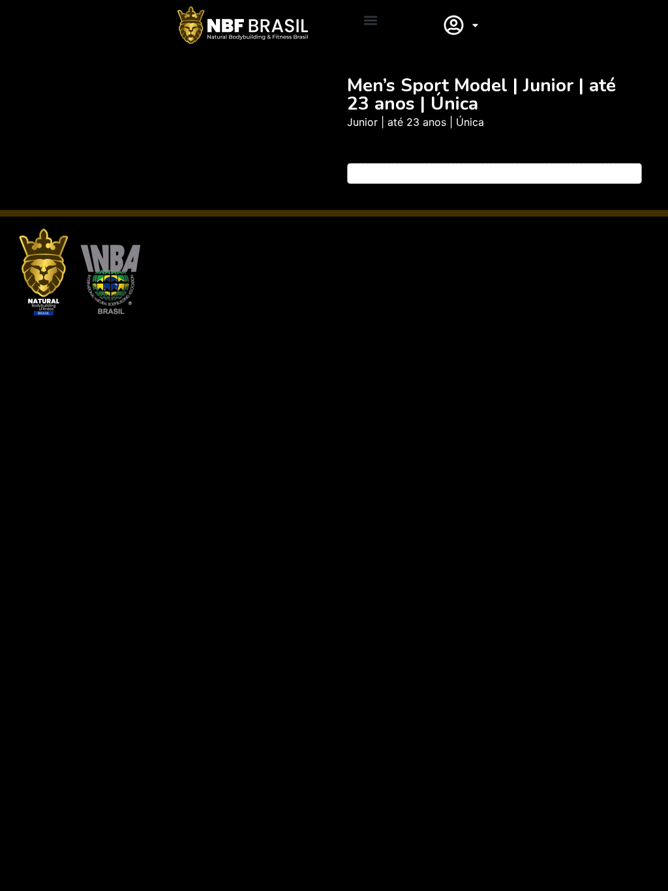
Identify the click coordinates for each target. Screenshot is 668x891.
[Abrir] (475, 25)
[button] (371, 20)
